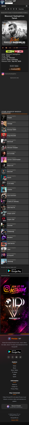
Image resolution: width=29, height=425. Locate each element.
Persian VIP (4, 12)
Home (14, 365)
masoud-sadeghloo (18, 12)
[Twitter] (20, 357)
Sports (14, 376)
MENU (4, 6)
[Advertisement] (14, 94)
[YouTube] (16, 357)
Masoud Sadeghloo (13, 54)
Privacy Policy (14, 388)
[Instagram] (8, 357)
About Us (14, 384)
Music (14, 368)
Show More (21, 9)
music (10, 12)
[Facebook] (12, 357)
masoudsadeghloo (10, 74)
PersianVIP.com (14, 417)
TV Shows (14, 372)
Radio (14, 374)
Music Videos (14, 370)
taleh (25, 12)
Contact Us (14, 386)
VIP (16, 339)
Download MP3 (15, 69)
